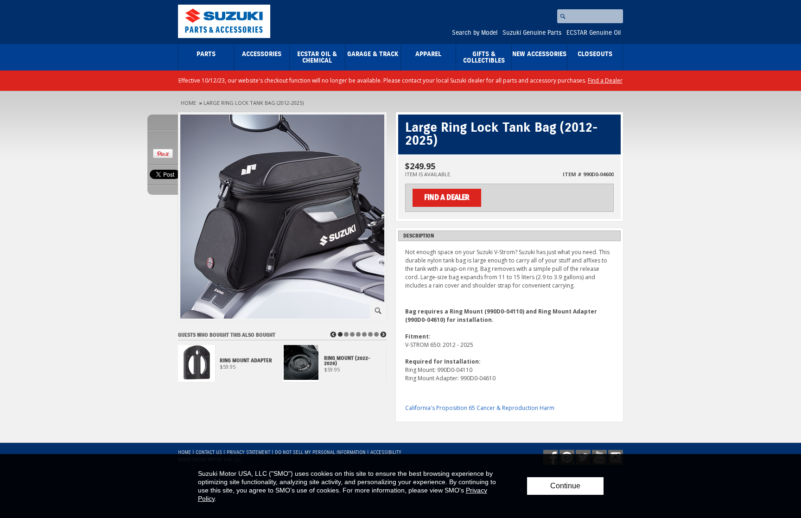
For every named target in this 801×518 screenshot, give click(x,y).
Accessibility (385, 452)
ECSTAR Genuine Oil (593, 33)
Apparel (428, 54)
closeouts (595, 54)
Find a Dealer (605, 80)
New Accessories (539, 54)
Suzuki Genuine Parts (531, 33)
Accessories (261, 54)
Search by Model (474, 33)
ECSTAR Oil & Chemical (317, 57)
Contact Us (209, 452)
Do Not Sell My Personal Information (320, 452)
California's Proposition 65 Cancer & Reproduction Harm (479, 408)
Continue (565, 486)
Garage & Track (373, 54)
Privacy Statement (248, 452)
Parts (206, 54)
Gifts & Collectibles (484, 57)
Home (188, 102)
